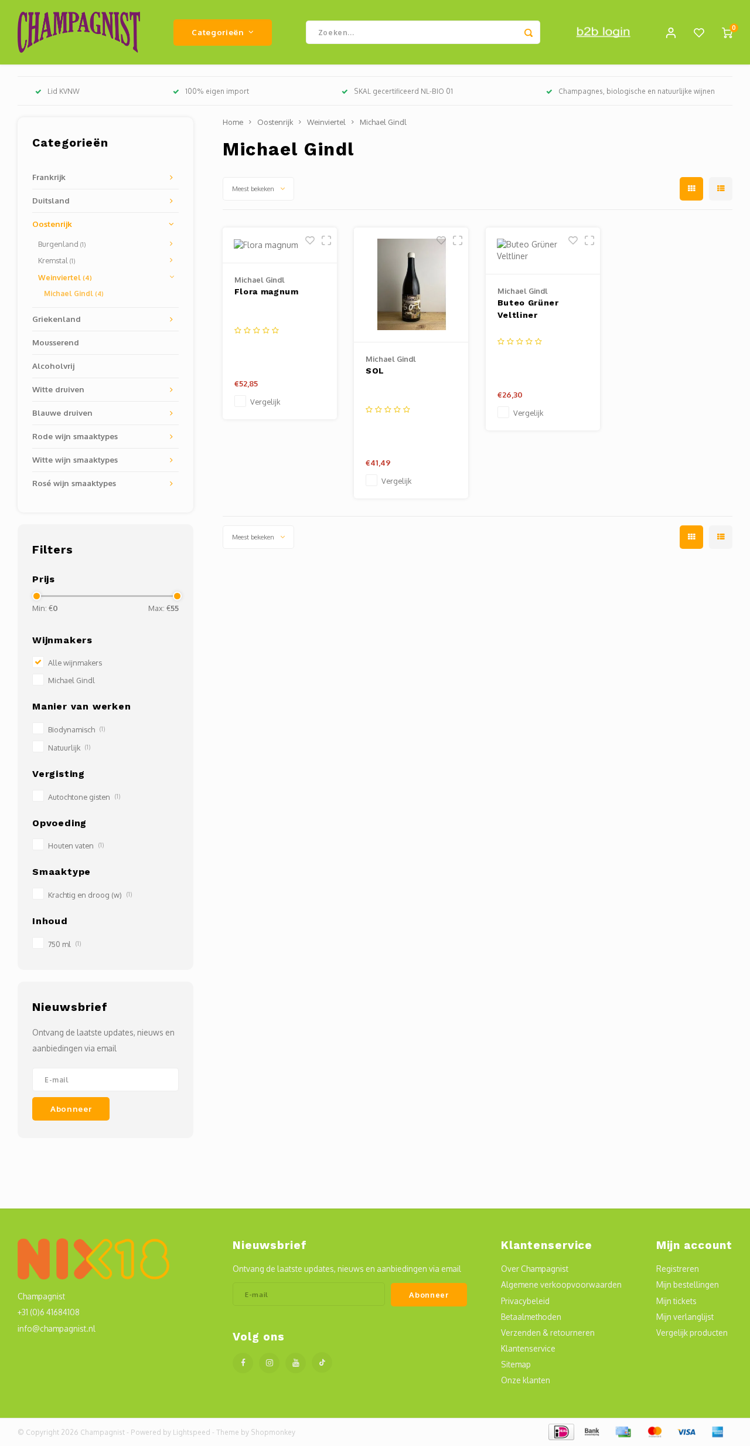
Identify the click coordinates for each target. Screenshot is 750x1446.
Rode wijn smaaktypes (75, 436)
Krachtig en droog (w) (90, 894)
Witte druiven (58, 389)
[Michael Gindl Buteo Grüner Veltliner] (543, 251)
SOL (375, 370)
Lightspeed (191, 1432)
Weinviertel (65, 277)
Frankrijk (49, 177)
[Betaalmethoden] (560, 1431)
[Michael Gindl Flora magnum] (280, 245)
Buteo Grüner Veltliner (528, 309)
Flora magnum (266, 291)
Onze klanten (525, 1380)
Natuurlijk (69, 747)
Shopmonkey (273, 1432)
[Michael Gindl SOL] (411, 285)
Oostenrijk (52, 224)
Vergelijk (265, 401)
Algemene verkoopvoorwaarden (561, 1284)
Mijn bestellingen (687, 1284)
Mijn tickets (676, 1301)
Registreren (677, 1269)
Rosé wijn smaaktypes (74, 483)
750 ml (64, 944)
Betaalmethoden (531, 1317)
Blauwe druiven (62, 412)
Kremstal (57, 260)
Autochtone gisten (84, 797)
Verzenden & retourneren (548, 1333)
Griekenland (56, 319)
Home (233, 122)
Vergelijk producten (692, 1333)
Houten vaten (76, 845)
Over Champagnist (534, 1269)
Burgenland (62, 244)
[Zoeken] (528, 32)
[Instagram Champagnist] (269, 1363)
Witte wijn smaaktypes (75, 459)
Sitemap (516, 1364)
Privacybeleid (525, 1301)
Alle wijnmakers (75, 662)
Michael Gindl (74, 293)
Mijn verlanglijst (685, 1317)
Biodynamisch (76, 729)
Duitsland (51, 200)
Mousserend (55, 342)
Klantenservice (528, 1348)
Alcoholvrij (53, 366)
